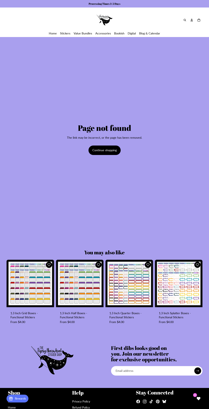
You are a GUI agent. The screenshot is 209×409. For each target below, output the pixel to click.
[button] (49, 265)
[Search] (184, 20)
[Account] (191, 20)
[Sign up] (197, 370)
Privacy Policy (81, 401)
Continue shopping (104, 150)
